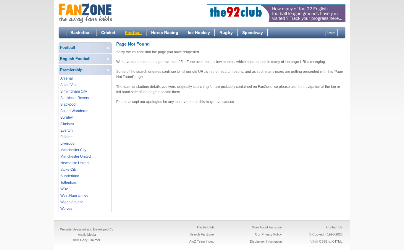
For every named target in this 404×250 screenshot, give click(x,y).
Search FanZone (202, 234)
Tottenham (68, 182)
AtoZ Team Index (201, 241)
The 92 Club (205, 227)
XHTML (337, 241)
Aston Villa (68, 85)
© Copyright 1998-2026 (325, 234)
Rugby (226, 32)
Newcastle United (74, 163)
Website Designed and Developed (84, 229)
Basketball (81, 32)
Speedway (252, 32)
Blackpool (68, 104)
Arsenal (66, 78)
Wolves (66, 209)
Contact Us (334, 227)
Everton (66, 130)
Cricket (108, 32)
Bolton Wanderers (74, 111)
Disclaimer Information (266, 241)
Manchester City (73, 150)
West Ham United (74, 195)
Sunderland (69, 176)
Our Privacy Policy (268, 234)
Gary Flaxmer (90, 240)
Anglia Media (87, 234)
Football (133, 32)
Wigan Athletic (71, 202)
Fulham (66, 137)
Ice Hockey (199, 32)
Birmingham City (73, 91)
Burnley (66, 117)
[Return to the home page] (103, 13)
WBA (64, 189)
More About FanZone (267, 227)
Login (331, 32)
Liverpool (67, 143)
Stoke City (68, 169)
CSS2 (323, 241)
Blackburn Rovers (74, 98)
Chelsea (67, 124)
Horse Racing (164, 32)
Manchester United (75, 156)
